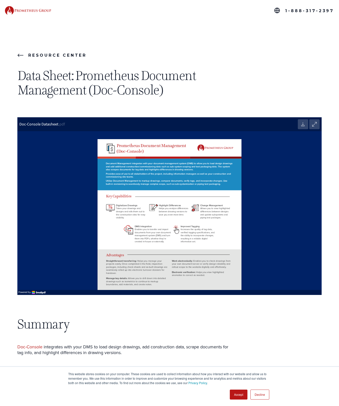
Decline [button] (260, 394)
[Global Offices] (277, 10)
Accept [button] (238, 394)
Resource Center (57, 55)
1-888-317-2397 (309, 10)
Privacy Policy (197, 383)
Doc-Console (29, 347)
